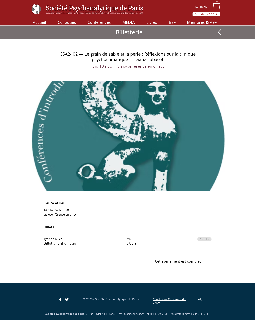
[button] (216, 5)
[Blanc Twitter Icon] (66, 299)
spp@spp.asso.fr (134, 313)
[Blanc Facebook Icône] (60, 299)
